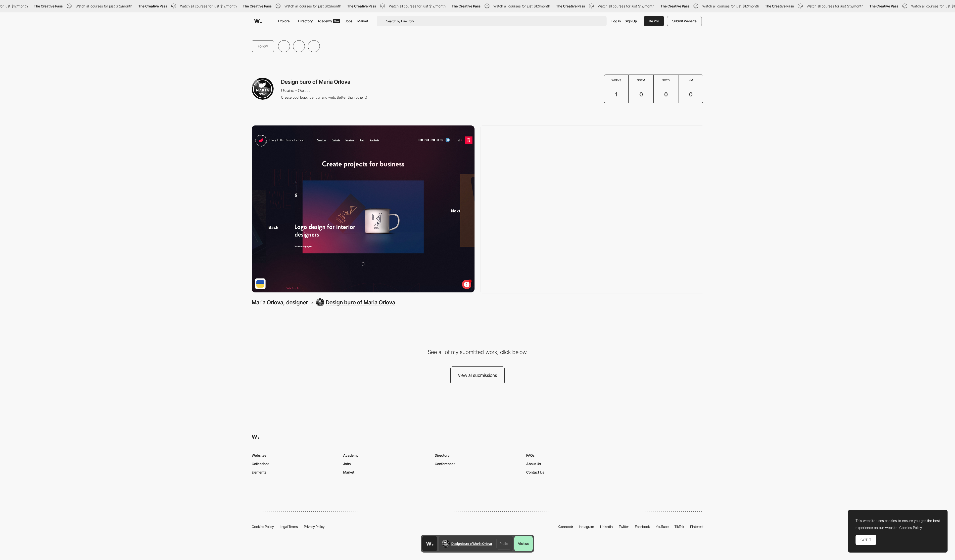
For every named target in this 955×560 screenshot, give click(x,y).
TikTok (679, 526)
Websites (259, 455)
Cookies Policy (263, 526)
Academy (328, 21)
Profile (504, 544)
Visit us (523, 544)
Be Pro (654, 21)
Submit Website (684, 21)
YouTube (662, 526)
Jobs (348, 21)
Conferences (445, 464)
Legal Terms (289, 526)
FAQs (530, 455)
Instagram (586, 526)
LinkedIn (606, 526)
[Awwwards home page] (429, 543)
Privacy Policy (314, 526)
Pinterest (696, 526)
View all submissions (477, 375)
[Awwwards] (258, 21)
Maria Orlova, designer (280, 302)
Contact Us (535, 472)
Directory (305, 21)
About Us (533, 464)
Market (362, 21)
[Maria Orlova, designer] (363, 208)
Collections (260, 464)
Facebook (642, 526)
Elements (259, 472)
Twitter (624, 526)
